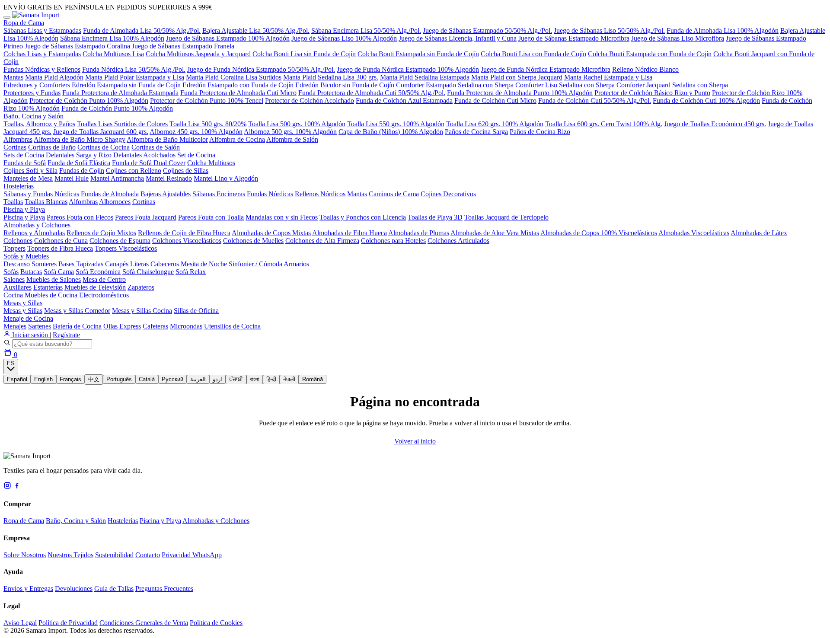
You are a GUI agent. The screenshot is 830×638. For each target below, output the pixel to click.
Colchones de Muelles (253, 240)
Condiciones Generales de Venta (143, 622)
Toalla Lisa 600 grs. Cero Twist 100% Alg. (603, 124)
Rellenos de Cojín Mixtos (101, 232)
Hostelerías (18, 186)
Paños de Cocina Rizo (540, 131)
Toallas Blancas (46, 201)
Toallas (13, 201)
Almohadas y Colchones (36, 225)
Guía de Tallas (114, 588)
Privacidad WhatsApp (192, 554)
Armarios (296, 264)
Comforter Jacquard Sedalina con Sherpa (672, 85)
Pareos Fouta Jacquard (145, 217)
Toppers (14, 248)
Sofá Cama (59, 271)
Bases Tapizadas (80, 264)
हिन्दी (271, 379)
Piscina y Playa (24, 209)
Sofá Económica (98, 271)
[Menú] (6, 17)
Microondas (186, 326)
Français (70, 379)
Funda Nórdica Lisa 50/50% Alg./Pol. (133, 69)
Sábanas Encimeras (218, 194)
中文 (93, 379)
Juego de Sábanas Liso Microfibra (677, 38)
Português (119, 379)
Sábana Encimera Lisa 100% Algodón (112, 38)
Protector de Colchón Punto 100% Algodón (88, 100)
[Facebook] (17, 487)
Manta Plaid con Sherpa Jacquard (516, 77)
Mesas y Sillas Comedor (77, 310)
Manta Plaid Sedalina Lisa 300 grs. (330, 77)
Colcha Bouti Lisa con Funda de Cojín (533, 53)
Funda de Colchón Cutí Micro (495, 100)
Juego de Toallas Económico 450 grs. (715, 124)
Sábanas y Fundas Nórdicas (41, 194)
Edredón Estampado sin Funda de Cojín (126, 85)
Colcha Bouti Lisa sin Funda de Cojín (304, 53)
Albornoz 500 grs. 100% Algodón (290, 131)
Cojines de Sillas (185, 170)
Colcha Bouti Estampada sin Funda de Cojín (418, 53)
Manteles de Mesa (28, 178)
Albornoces (115, 201)
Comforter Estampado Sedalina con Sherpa (455, 85)
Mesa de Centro (104, 279)
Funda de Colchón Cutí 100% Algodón (706, 100)
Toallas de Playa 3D (435, 217)
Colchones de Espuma (119, 240)
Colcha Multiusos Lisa (113, 53)
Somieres (44, 264)
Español (17, 379)
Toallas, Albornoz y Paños (39, 124)
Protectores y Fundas (32, 92)
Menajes (14, 326)
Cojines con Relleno (133, 170)
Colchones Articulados (458, 240)
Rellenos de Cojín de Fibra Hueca (184, 232)
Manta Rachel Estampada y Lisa (608, 77)
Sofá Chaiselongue (148, 271)
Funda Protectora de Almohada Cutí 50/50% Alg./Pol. (371, 92)
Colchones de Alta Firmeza (322, 240)
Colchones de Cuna (61, 240)
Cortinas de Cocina (103, 147)
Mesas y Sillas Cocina (142, 310)
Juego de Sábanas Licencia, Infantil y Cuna (458, 38)
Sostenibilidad (114, 554)
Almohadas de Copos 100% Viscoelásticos (598, 232)
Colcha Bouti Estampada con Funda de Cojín (650, 53)
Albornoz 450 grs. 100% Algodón (196, 131)
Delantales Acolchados (144, 155)
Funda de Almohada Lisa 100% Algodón (723, 30)
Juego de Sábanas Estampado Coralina (77, 46)
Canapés (116, 264)
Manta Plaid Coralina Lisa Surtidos (233, 77)
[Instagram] (8, 487)
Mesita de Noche (204, 264)
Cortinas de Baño (52, 147)
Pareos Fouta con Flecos (80, 217)
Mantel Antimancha (117, 178)
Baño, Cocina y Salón (33, 116)
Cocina (13, 295)
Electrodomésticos (104, 295)
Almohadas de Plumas (418, 232)
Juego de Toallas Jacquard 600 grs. (100, 131)
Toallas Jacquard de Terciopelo (506, 217)
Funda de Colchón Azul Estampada (404, 100)
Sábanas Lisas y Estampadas (42, 30)
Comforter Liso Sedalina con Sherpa (565, 85)
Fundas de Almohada (110, 194)
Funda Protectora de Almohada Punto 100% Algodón (520, 92)
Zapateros (141, 287)
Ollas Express (122, 326)
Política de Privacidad (68, 622)
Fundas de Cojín (81, 170)
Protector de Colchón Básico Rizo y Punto (652, 92)
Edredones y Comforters (36, 85)
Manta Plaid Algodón (54, 77)
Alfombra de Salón (292, 139)
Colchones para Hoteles (393, 240)
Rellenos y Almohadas (34, 232)
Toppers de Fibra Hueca (60, 248)
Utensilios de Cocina (232, 326)
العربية (198, 379)
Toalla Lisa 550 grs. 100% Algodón (395, 124)
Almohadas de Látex (759, 232)
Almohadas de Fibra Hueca (349, 232)
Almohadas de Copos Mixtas (271, 232)
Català (147, 379)
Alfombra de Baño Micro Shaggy (79, 139)
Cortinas (14, 147)
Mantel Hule (71, 178)
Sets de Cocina (23, 155)
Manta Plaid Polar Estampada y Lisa (134, 77)
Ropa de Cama (23, 22)
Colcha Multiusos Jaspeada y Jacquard (198, 53)
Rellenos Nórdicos (320, 194)
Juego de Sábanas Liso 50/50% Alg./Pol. (609, 30)
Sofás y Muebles (26, 256)
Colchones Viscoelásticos (186, 240)
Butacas (31, 271)
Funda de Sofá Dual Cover (148, 162)
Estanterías (48, 287)
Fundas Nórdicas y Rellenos (41, 69)
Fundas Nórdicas (270, 194)
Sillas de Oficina (196, 310)
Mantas (13, 77)
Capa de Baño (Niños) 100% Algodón (390, 131)
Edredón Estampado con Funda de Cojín (238, 85)
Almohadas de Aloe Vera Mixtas (494, 232)
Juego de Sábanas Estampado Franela (183, 46)
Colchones (17, 240)
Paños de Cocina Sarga (476, 131)
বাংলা (254, 379)
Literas (139, 264)
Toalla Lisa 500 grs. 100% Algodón (296, 124)
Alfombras (17, 139)
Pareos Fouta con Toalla (211, 217)
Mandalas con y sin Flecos (282, 217)
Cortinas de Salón (155, 147)
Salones (14, 279)
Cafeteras (155, 326)
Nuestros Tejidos (70, 554)
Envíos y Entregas (28, 588)
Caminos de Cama (394, 194)
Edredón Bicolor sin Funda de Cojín (344, 85)
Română (312, 379)
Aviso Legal (20, 622)
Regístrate (66, 334)
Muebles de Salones (53, 279)
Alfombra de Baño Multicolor (167, 139)
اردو (217, 379)
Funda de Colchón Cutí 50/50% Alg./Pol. (594, 100)
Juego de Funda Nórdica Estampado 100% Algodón (408, 69)
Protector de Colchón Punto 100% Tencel (206, 100)
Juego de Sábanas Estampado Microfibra (573, 38)
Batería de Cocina (77, 326)
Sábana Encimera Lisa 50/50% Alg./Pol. (366, 30)
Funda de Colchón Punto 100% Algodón (117, 108)
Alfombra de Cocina (237, 139)
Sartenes (39, 326)
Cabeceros (164, 264)
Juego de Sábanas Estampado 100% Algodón (228, 38)
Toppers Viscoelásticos (126, 248)
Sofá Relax (191, 271)
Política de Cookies (216, 622)
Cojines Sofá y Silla (30, 170)
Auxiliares (17, 287)
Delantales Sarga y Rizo (79, 155)
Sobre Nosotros (24, 554)
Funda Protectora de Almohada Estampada (120, 92)
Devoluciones (74, 588)
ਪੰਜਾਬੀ (236, 379)
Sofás (11, 271)
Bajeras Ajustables (165, 194)
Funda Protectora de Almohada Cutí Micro (238, 92)
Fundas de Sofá (24, 162)
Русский (172, 379)
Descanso (16, 264)
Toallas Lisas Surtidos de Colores (122, 124)
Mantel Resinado (169, 178)
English (43, 379)
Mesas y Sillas (22, 302)
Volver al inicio (415, 441)
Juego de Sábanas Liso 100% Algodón (344, 38)
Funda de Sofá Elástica (79, 162)
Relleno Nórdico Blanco (645, 69)
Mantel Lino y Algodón (226, 178)
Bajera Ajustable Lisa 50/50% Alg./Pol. (256, 30)
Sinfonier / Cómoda (255, 264)
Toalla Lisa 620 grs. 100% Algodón (494, 124)
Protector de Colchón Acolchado (309, 100)
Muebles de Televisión (95, 287)
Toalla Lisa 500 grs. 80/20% (207, 124)
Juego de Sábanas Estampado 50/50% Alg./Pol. (487, 30)
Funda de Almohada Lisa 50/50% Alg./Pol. (142, 30)
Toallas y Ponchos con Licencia (362, 217)
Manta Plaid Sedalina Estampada (424, 77)
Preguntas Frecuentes (164, 588)
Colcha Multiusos (211, 162)
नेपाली (289, 379)
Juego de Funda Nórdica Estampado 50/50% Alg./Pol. (261, 69)
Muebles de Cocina (51, 295)
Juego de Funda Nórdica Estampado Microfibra (545, 69)
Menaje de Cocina (28, 318)
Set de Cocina (196, 155)
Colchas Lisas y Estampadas (42, 53)
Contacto (147, 554)
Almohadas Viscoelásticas (693, 232)
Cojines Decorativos (448, 194)
